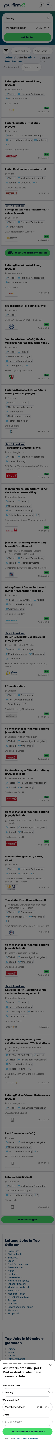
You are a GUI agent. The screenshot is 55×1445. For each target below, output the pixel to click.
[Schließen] (50, 1365)
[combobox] (25, 1392)
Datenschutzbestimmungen (26, 1439)
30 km (43, 1406)
